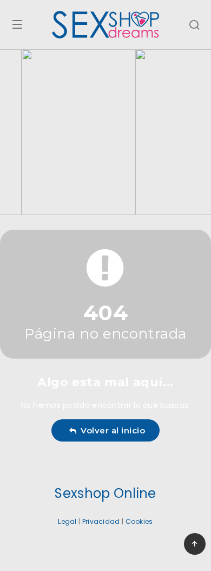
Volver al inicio (110, 430)
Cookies (139, 521)
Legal (67, 521)
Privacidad (101, 521)
